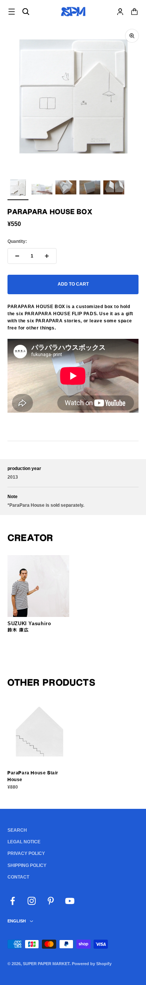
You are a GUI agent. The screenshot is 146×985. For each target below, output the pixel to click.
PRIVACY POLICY (26, 853)
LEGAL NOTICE (23, 841)
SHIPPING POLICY (26, 865)
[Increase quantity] (46, 255)
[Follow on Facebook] (12, 901)
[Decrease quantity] (17, 255)
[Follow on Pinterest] (51, 901)
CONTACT (18, 877)
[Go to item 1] (17, 188)
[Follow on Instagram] (32, 901)
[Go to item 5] (113, 188)
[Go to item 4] (89, 188)
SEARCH (17, 830)
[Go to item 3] (65, 188)
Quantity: (17, 241)
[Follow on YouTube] (70, 901)
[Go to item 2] (41, 188)
